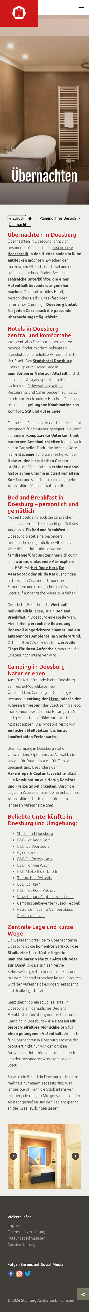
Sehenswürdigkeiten (45, 386)
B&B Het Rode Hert (33, 840)
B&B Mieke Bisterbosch (37, 871)
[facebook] (11, 1273)
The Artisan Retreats (34, 878)
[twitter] (27, 1273)
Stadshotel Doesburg (35, 833)
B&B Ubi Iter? (28, 884)
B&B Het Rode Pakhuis (36, 890)
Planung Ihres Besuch (58, 218)
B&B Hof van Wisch (33, 865)
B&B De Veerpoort (33, 846)
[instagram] (19, 1273)
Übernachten (20, 225)
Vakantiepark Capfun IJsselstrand (45, 897)
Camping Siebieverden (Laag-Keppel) (48, 903)
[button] (81, 8)
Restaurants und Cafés (27, 392)
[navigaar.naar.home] (30, 218)
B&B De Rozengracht (35, 859)
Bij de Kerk (26, 852)
